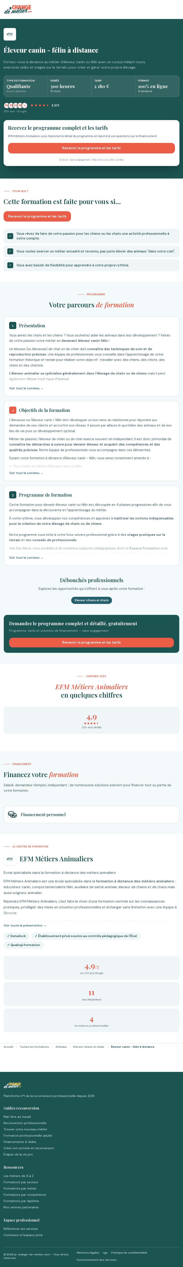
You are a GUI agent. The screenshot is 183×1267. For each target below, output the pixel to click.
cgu (105, 1252)
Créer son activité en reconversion (29, 1148)
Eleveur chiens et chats (88, 1047)
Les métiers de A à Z (18, 1176)
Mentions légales (88, 1252)
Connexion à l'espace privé (23, 1235)
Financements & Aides (20, 1142)
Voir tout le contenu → (26, 388)
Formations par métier (20, 1188)
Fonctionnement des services (96, 1260)
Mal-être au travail (17, 1117)
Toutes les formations (34, 1047)
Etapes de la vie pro (18, 1154)
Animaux (61, 1047)
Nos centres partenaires (21, 1207)
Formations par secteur (21, 1182)
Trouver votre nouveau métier (25, 1129)
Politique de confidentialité (129, 1252)
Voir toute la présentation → (25, 925)
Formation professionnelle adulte (28, 1135)
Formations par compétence (25, 1195)
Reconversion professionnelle (25, 1123)
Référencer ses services (21, 1229)
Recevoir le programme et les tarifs (91, 148)
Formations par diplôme (21, 1201)
